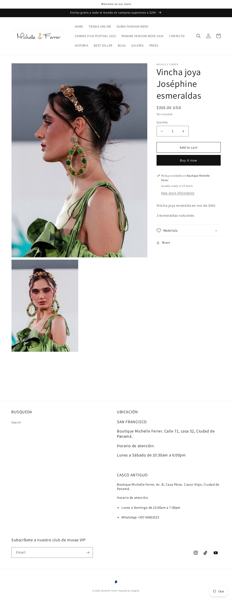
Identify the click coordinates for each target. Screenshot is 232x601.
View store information (178, 193)
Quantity (162, 122)
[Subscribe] (88, 552)
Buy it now (188, 160)
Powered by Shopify (129, 590)
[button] (198, 36)
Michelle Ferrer (109, 590)
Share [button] (166, 242)
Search (16, 422)
